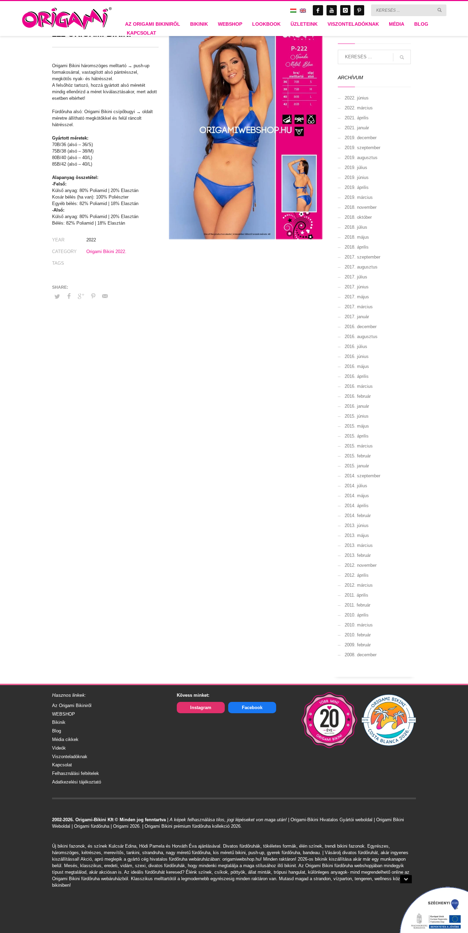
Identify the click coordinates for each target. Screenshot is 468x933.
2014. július (356, 485)
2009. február (358, 644)
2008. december (361, 654)
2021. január (357, 127)
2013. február (358, 555)
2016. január (357, 406)
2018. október (358, 217)
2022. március (359, 107)
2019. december (361, 137)
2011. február (357, 605)
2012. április (357, 575)
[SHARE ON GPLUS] (81, 296)
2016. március (359, 386)
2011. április (356, 595)
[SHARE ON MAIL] (105, 296)
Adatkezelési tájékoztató (76, 782)
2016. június (357, 356)
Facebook (252, 707)
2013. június (357, 525)
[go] (439, 10)
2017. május (357, 296)
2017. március (359, 306)
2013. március (359, 545)
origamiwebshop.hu (241, 859)
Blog (56, 730)
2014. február (358, 515)
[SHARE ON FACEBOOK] (69, 296)
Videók (59, 748)
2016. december (361, 326)
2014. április (357, 505)
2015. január (357, 465)
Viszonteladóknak (69, 756)
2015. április (357, 436)
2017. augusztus (361, 267)
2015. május (357, 426)
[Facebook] (318, 10)
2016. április (357, 376)
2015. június (357, 416)
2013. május (357, 535)
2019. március (359, 197)
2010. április (357, 615)
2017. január (357, 316)
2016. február (358, 396)
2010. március (359, 624)
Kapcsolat (62, 764)
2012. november (361, 565)
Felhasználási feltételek (75, 773)
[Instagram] (345, 10)
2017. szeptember (362, 257)
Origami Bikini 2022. (106, 251)
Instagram (200, 707)
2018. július (356, 227)
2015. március (359, 445)
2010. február (358, 634)
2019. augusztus (361, 157)
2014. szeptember (362, 475)
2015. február (358, 455)
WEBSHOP (63, 714)
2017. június (357, 286)
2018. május (357, 237)
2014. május (357, 495)
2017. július (356, 276)
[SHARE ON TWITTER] (57, 296)
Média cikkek (65, 739)
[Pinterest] (359, 10)
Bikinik (58, 722)
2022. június (357, 97)
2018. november (361, 207)
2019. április (357, 187)
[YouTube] (332, 10)
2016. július (356, 346)
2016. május (357, 366)
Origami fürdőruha (91, 826)
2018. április (357, 247)
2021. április (357, 117)
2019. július (356, 167)
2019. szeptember (362, 147)
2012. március (359, 585)
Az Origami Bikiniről (71, 705)
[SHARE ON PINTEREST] (93, 296)
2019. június (357, 177)
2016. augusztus (361, 336)
